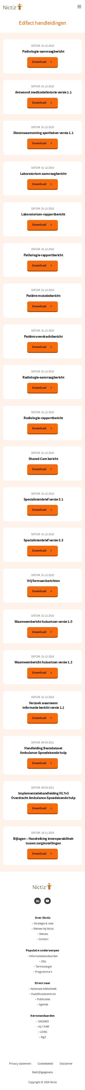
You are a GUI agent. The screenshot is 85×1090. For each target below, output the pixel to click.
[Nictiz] (12, 6)
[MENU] (79, 6)
